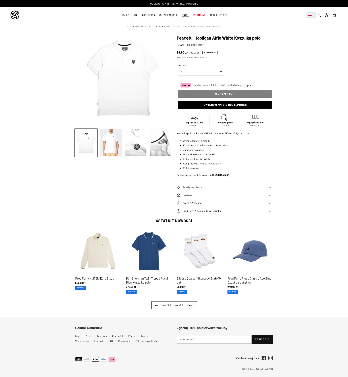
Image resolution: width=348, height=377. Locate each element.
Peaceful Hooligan (155, 26)
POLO (169, 26)
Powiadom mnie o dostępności (225, 104)
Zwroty (144, 336)
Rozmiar (182, 64)
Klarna (131, 336)
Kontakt (98, 341)
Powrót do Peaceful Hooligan (176, 305)
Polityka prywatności (146, 341)
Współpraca (82, 341)
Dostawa (102, 336)
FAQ (110, 341)
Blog (77, 336)
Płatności (117, 336)
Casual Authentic (257, 369)
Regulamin (124, 341)
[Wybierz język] (311, 15)
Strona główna (135, 26)
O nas (89, 336)
